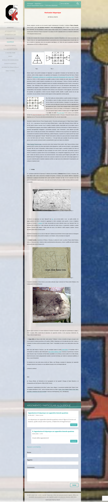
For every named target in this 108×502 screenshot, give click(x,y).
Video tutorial (10, 71)
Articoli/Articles (10, 31)
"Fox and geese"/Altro (10, 49)
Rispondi (73, 425)
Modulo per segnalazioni (10, 60)
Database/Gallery (10, 35)
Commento (31, 467)
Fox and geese (60, 112)
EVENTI (10, 56)
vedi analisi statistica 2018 (55, 351)
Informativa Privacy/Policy (10, 67)
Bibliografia (10, 38)
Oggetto (29, 460)
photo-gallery (65, 349)
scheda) (40, 223)
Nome (29, 452)
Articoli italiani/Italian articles (35, 5)
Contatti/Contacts (10, 63)
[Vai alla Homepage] (11, 10)
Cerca (78, 3)
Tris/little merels (10, 45)
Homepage (10, 27)
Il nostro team (10, 53)
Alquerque (10, 42)
